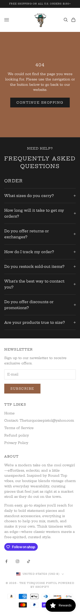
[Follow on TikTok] (28, 561)
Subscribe (22, 389)
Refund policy (16, 435)
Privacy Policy (16, 443)
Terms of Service (19, 428)
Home (9, 413)
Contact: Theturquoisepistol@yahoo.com (39, 420)
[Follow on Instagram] (17, 561)
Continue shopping (40, 102)
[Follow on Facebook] (6, 561)
